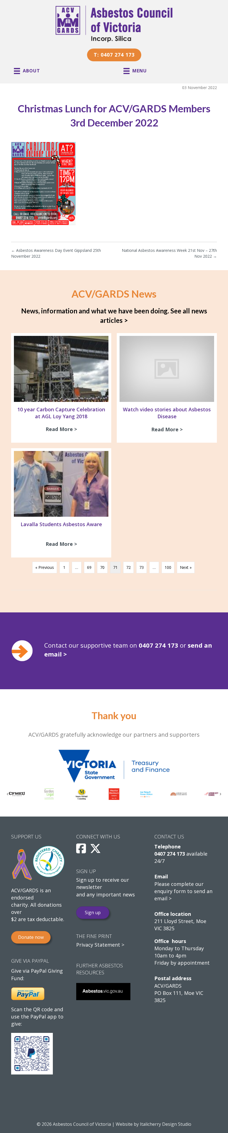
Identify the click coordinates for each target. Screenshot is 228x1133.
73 (141, 567)
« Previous (44, 567)
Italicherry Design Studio (165, 1124)
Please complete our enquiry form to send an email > (183, 891)
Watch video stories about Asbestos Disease (167, 413)
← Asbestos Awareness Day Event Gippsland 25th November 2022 (56, 253)
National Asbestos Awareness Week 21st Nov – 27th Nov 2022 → (169, 253)
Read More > (63, 429)
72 (128, 567)
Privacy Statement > (100, 944)
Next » (186, 567)
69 (89, 567)
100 (168, 567)
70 (102, 567)
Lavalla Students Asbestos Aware (61, 524)
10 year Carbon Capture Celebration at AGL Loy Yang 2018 (61, 413)
